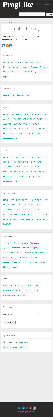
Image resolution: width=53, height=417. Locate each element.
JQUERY (20, 134)
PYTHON (38, 114)
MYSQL (19, 114)
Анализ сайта (9, 253)
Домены (34, 67)
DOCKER (30, 134)
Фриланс (39, 62)
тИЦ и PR (34, 257)
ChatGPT (25, 72)
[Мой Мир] (10, 45)
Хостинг (25, 67)
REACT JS (7, 129)
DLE (36, 291)
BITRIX (6, 286)
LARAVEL (29, 129)
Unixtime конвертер (30, 248)
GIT (46, 114)
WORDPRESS (17, 286)
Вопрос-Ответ (17, 62)
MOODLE (21, 295)
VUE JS (26, 124)
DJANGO (17, 124)
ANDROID (7, 124)
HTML (5, 114)
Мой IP (6, 257)
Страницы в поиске (19, 257)
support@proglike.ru (26, 412)
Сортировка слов (20, 243)
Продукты (44, 67)
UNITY (6, 134)
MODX (37, 286)
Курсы (5, 77)
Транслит (7, 243)
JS (32, 114)
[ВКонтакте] (3, 45)
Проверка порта (10, 267)
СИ (4, 119)
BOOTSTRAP (40, 129)
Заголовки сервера (37, 262)
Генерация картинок (39, 72)
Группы (20, 95)
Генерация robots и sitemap (15, 262)
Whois (19, 253)
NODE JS (35, 124)
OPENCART (8, 291)
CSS (12, 114)
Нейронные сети (10, 138)
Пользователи (9, 95)
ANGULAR (18, 129)
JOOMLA (29, 286)
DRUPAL (19, 291)
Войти (39, 4)
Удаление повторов (11, 248)
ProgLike (18, 4)
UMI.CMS (29, 291)
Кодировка (34, 243)
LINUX (39, 134)
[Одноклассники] (7, 45)
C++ (9, 119)
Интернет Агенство (11, 72)
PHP (11, 22)
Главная (4, 22)
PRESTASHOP (9, 295)
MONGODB (23, 119)
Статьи (6, 62)
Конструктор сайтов (11, 67)
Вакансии (29, 62)
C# (15, 119)
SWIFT (40, 119)
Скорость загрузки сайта (34, 253)
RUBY (32, 119)
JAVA (13, 134)
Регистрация (47, 4)
